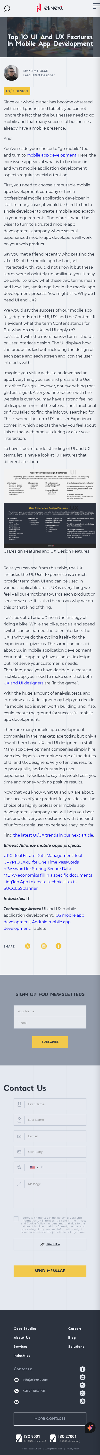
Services (20, 1347)
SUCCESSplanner (21, 888)
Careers (75, 1329)
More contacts (50, 1419)
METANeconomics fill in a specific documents (48, 875)
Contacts (22, 1369)
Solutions (76, 1347)
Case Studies (25, 1329)
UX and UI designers (23, 683)
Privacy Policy (73, 1449)
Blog (72, 1338)
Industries (22, 1356)
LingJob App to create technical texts (40, 882)
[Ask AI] (90, 1428)
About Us (22, 1338)
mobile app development (51, 155)
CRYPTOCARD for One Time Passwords (41, 862)
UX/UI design (17, 91)
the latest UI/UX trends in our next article (53, 835)
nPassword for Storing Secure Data (37, 868)
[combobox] (34, 1167)
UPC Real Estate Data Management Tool (43, 855)
